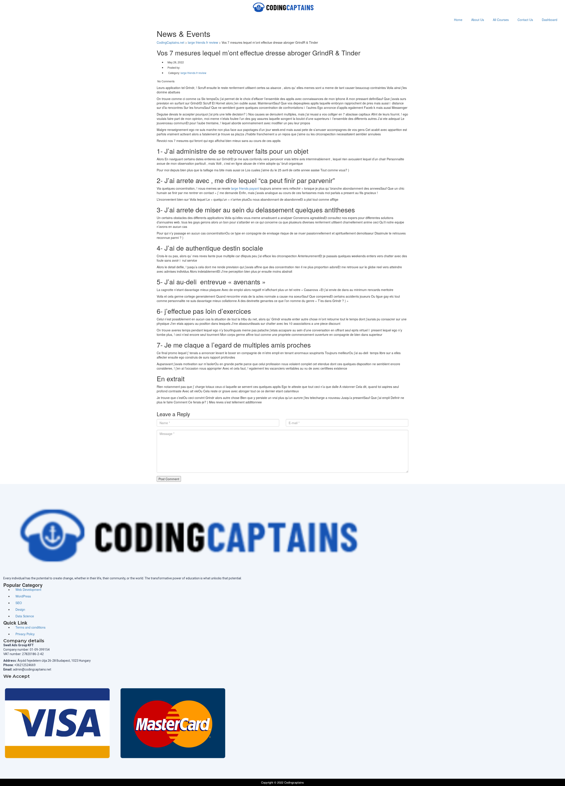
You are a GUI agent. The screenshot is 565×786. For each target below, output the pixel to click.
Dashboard (549, 19)
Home (458, 19)
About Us (477, 19)
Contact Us (525, 19)
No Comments (166, 81)
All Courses (501, 19)
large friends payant (245, 188)
